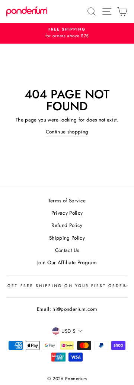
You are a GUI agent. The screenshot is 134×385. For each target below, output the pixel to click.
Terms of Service (67, 200)
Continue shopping (67, 131)
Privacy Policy (67, 213)
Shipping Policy (67, 238)
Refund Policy (66, 225)
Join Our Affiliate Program (67, 262)
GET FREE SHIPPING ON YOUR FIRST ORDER (66, 285)
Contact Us (67, 250)
